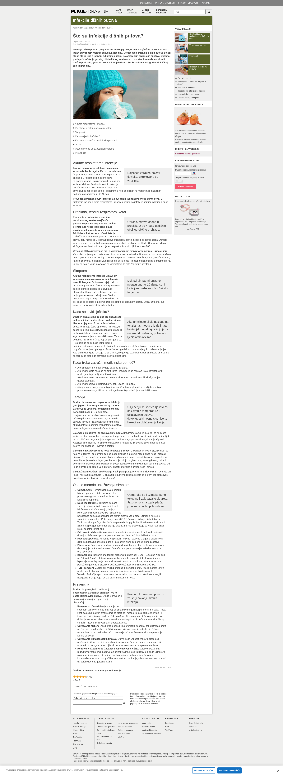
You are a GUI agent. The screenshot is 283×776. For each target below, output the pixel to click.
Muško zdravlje (79, 727)
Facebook (169, 723)
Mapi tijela (150, 701)
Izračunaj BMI (193, 229)
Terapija (79, 144)
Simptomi (80, 132)
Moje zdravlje (132, 11)
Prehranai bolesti (161, 11)
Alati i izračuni (146, 11)
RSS (167, 727)
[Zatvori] (278, 771)
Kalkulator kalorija (104, 743)
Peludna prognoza (125, 730)
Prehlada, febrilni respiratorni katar (93, 128)
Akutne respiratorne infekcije (90, 124)
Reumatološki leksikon (151, 734)
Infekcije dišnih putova (103, 28)
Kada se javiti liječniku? (87, 136)
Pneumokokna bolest (186, 87)
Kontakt (206, 3)
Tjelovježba (78, 744)
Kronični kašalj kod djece (188, 98)
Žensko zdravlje (80, 723)
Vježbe (121, 737)
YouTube (169, 730)
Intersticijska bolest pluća (188, 94)
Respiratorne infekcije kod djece (191, 91)
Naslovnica (145, 3)
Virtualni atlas (124, 734)
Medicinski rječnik (149, 730)
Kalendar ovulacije (104, 723)
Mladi (75, 734)
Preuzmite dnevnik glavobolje (187, 154)
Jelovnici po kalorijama (128, 723)
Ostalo (76, 748)
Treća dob (77, 737)
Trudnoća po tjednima (106, 727)
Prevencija (80, 153)
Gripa (178, 136)
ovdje (118, 670)
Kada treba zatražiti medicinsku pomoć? (96, 140)
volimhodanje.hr (195, 730)
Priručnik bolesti (165, 3)
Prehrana (77, 741)
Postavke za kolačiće (203, 770)
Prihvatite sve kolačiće (229, 770)
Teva (191, 723)
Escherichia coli (184, 78)
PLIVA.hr (192, 727)
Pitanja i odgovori (188, 3)
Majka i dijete (78, 730)
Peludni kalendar (125, 727)
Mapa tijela (119, 11)
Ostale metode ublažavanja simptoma (94, 148)
